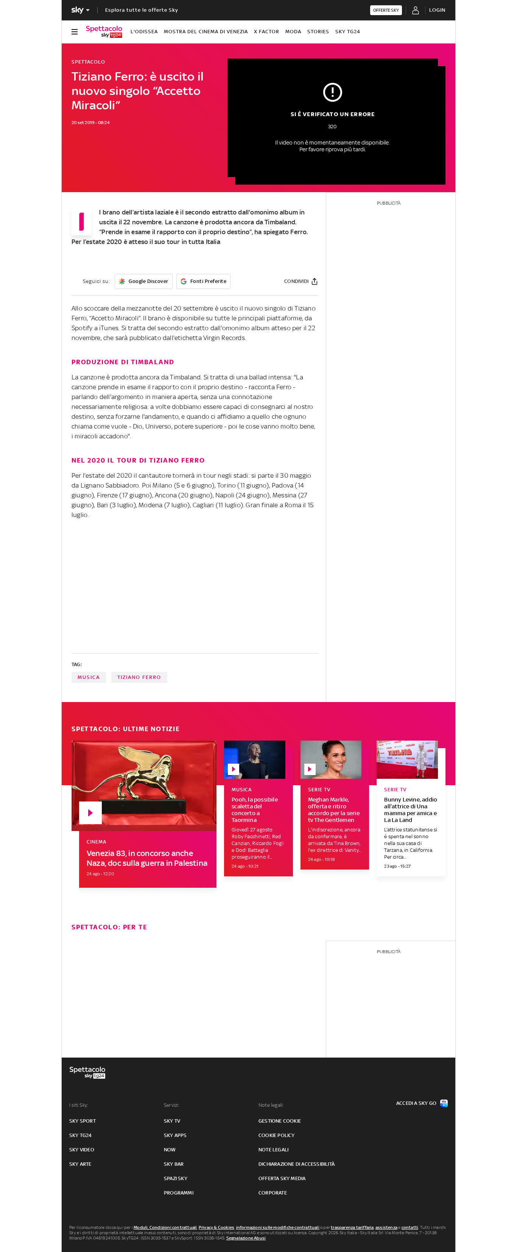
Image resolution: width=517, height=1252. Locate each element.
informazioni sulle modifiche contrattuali (277, 1227)
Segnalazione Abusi (246, 1238)
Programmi (178, 1193)
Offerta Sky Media (281, 1178)
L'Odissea (144, 31)
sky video (81, 1150)
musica (89, 677)
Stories (318, 31)
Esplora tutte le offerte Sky (141, 10)
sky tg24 (80, 1135)
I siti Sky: (78, 1105)
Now (170, 1150)
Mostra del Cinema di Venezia (206, 31)
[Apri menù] (75, 32)
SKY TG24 (347, 31)
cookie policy (276, 1135)
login (437, 10)
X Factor (266, 31)
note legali (273, 1150)
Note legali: (271, 1105)
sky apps (175, 1135)
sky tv (172, 1121)
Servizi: (172, 1105)
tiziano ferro (139, 677)
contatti (410, 1227)
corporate (272, 1193)
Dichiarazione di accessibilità (296, 1164)
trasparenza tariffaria (352, 1227)
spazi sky (175, 1178)
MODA (293, 31)
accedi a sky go (416, 1103)
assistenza (386, 1227)
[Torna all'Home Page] (104, 32)
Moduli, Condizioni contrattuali (165, 1227)
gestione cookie (279, 1121)
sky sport (82, 1121)
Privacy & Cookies (216, 1227)
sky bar (174, 1164)
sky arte (80, 1164)
